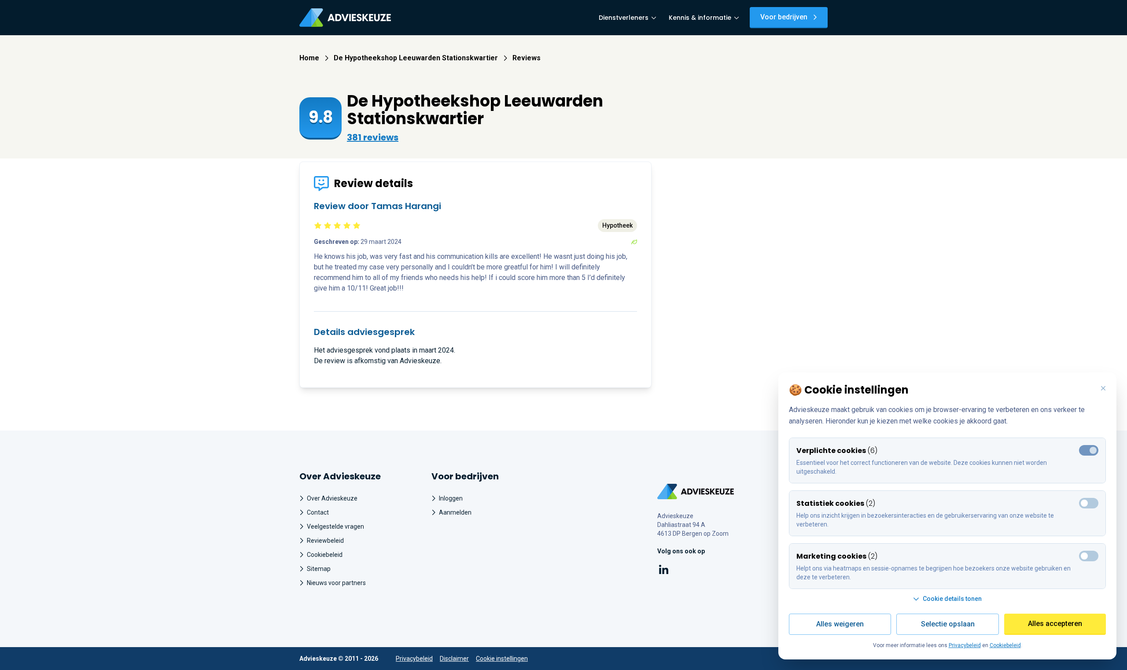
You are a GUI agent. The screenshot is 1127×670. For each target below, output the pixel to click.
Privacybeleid (414, 658)
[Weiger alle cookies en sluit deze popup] (1103, 388)
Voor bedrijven (783, 17)
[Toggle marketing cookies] (1088, 503)
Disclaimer (454, 658)
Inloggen (451, 498)
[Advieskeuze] (345, 17)
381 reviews (372, 137)
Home (309, 58)
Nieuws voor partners (336, 582)
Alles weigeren (840, 624)
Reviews (526, 58)
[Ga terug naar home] (695, 491)
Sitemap (319, 568)
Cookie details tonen (952, 598)
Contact (318, 512)
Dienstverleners (623, 17)
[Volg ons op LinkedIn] (663, 571)
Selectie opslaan (948, 624)
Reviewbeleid (325, 540)
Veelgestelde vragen (335, 526)
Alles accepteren (1055, 623)
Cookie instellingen (502, 658)
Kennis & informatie (700, 17)
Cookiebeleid (325, 554)
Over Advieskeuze (332, 498)
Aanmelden (455, 512)
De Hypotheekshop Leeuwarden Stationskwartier (416, 58)
